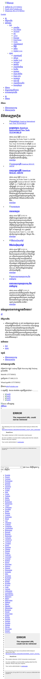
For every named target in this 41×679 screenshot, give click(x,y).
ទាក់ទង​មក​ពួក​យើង (11, 92)
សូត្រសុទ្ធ (16, 71)
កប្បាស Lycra (17, 51)
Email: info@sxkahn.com (13, 9)
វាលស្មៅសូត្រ (17, 85)
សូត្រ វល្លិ (16, 81)
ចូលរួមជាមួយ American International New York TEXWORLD (19, 130)
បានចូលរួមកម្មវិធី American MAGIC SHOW (19, 171)
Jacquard (16, 31)
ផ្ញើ (1, 314)
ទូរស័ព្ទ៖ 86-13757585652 (13, 7)
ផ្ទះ (6, 18)
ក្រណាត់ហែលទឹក (18, 83)
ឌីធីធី (15, 46)
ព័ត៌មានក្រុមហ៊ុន (10, 110)
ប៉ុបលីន (15, 69)
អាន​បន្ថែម (12, 160)
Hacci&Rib (17, 29)
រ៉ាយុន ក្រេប (17, 76)
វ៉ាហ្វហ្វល (16, 38)
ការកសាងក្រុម (14, 211)
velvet (15, 36)
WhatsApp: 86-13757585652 (14, 11)
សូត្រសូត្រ (16, 78)
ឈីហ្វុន (15, 58)
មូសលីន (16, 64)
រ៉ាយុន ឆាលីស (17, 74)
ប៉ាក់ (10, 25)
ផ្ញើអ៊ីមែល (4, 406)
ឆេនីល (15, 49)
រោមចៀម (16, 27)
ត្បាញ (11, 53)
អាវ (14, 34)
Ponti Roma (17, 40)
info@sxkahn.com (12, 386)
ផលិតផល (8, 23)
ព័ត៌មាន (7, 88)
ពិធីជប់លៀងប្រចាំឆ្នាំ (16, 245)
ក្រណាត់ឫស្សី (17, 56)
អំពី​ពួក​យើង (8, 21)
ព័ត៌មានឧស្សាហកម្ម (11, 108)
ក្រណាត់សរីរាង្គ (18, 67)
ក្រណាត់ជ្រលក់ (18, 44)
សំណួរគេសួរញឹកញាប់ (12, 90)
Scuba (15, 42)
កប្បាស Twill (17, 60)
